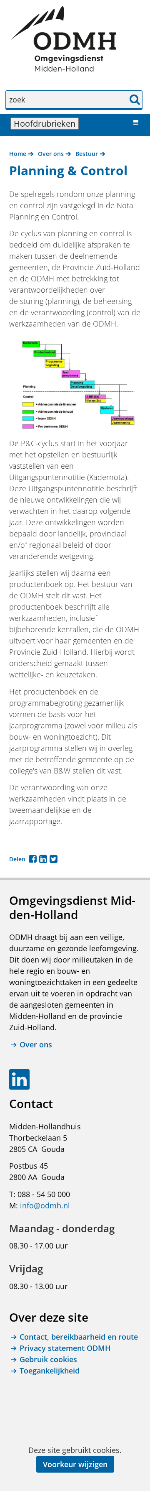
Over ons (36, 1044)
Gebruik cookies (48, 1359)
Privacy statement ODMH (65, 1348)
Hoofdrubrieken (46, 123)
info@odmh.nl (45, 1205)
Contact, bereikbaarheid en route (79, 1337)
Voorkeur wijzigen (75, 1464)
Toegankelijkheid (50, 1371)
